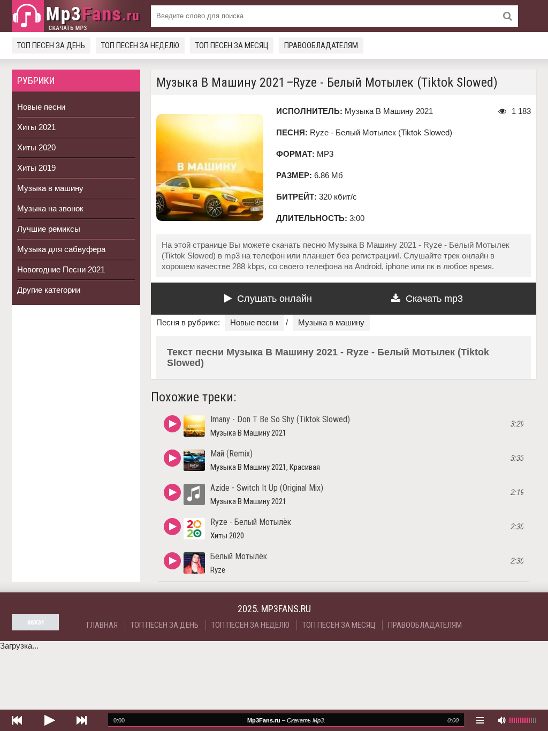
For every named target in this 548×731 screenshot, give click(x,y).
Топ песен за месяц (231, 45)
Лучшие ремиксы (48, 228)
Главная (102, 625)
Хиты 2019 (36, 167)
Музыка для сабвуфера (61, 249)
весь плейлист (480, 720)
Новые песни (41, 106)
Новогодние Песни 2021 (61, 269)
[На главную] (76, 16)
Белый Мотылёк (238, 556)
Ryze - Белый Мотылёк (250, 522)
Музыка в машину (50, 188)
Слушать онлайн (274, 298)
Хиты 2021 (36, 127)
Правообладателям (321, 45)
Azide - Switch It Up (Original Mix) (266, 488)
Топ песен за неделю (140, 45)
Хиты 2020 (36, 147)
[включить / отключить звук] (501, 720)
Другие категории (48, 289)
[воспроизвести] (49, 720)
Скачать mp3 (434, 298)
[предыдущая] (17, 720)
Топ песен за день (51, 45)
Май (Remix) (231, 453)
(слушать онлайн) (172, 423)
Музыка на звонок (50, 208)
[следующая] (81, 720)
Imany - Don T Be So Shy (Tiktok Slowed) (280, 419)
